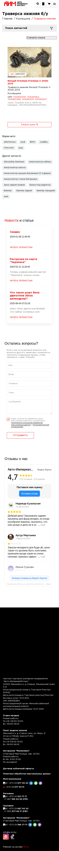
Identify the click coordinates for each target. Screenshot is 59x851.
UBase (26, 847)
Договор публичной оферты (18, 769)
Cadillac (44, 142)
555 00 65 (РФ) (16, 799)
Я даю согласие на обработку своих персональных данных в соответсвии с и (30, 423)
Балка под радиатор (40, 185)
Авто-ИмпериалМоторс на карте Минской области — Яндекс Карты (30, 584)
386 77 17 (17, 825)
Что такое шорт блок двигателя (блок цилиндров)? (24, 296)
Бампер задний (24, 191)
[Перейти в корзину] (49, 4)
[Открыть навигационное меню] (54, 4)
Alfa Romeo (10, 142)
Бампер (8, 191)
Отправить (20, 435)
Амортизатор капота (15, 167)
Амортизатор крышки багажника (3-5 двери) (27, 173)
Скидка (15, 232)
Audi (23, 142)
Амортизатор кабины (40, 162)
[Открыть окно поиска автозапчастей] (37, 4)
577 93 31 (15, 787)
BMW (32, 142)
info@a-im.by (9, 832)
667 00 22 (18, 808)
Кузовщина (14, 93)
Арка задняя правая (14, 185)
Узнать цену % (29, 125)
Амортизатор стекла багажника (20, 179)
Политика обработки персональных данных (27, 774)
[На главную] (15, 4)
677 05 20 (18, 783)
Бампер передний (46, 191)
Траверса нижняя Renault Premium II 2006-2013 (29, 88)
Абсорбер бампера (14, 162)
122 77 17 (17, 796)
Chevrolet (9, 148)
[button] (21, 148)
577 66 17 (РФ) (16, 811)
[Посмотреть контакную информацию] (43, 4)
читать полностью (21, 247)
